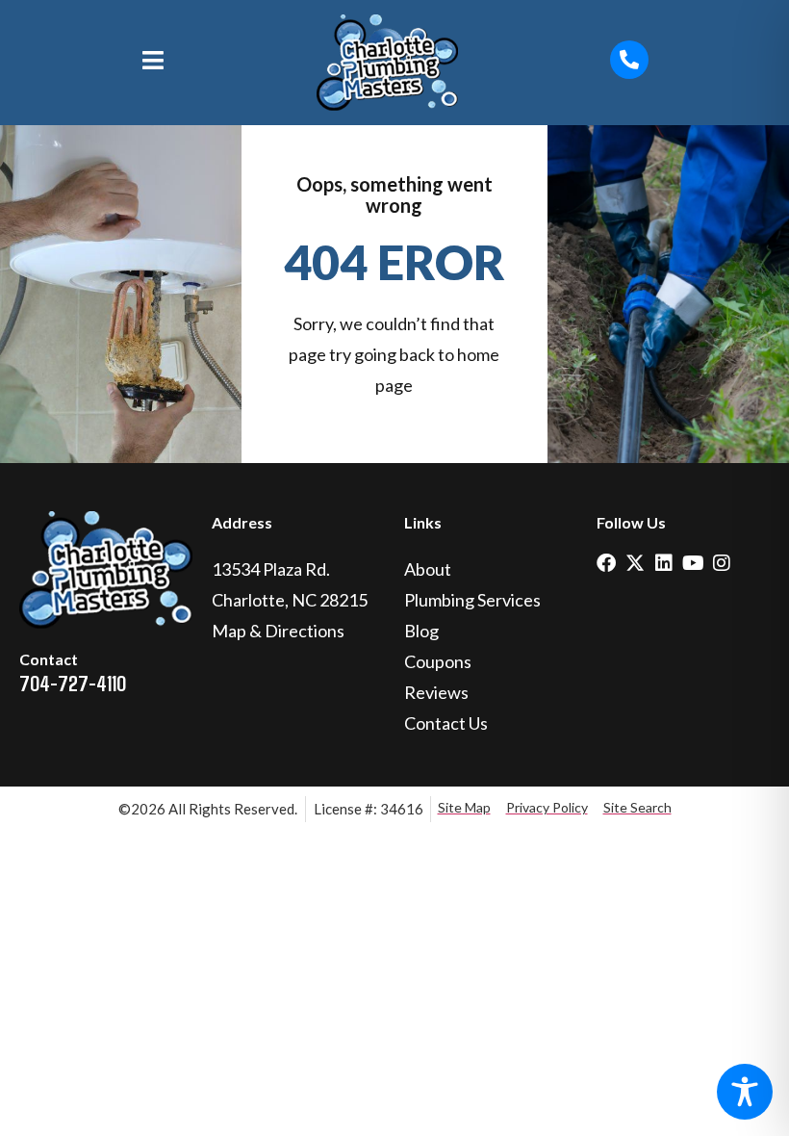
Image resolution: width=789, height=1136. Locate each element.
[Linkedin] (664, 563)
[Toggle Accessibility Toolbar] (745, 1092)
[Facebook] (606, 563)
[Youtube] (692, 563)
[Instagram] (721, 563)
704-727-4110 (72, 682)
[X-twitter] (635, 563)
